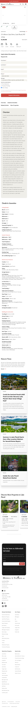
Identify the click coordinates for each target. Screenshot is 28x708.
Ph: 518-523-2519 (14, 1)
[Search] (23, 4)
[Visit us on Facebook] (2, 591)
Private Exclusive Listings (19, 658)
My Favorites (17, 653)
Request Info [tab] (4, 56)
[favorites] (20, 4)
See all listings (22, 31)
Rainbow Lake (4, 662)
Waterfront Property (5, 616)
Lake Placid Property (5, 619)
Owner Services (18, 673)
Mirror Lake (4, 656)
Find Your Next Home (6, 614)
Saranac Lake (17, 623)
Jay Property (4, 625)
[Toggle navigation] (25, 4)
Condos (3, 640)
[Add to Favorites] (25, 7)
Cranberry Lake (5, 692)
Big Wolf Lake (4, 681)
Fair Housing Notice (11, 701)
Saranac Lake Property (6, 621)
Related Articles (5, 105)
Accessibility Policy (5, 703)
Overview (3, 102)
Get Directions (17, 668)
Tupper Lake (17, 627)
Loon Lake (4, 664)
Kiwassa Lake (4, 688)
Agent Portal (4, 701)
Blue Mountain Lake (5, 684)
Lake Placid (17, 614)
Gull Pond (3, 686)
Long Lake (17, 629)
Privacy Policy (23, 90)
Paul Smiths (17, 625)
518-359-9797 (4, 598)
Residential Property (5, 644)
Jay (15, 619)
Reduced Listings (5, 634)
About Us (16, 662)
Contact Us (17, 666)
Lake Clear (4, 666)
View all (2, 369)
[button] (3, 27)
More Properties (14, 105)
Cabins (3, 642)
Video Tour (6, 23)
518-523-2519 (4, 586)
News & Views (17, 664)
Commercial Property (6, 647)
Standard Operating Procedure (14, 703)
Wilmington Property (5, 629)
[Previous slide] (3, 15)
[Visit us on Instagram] (4, 591)
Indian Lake (17, 631)
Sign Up (22, 563)
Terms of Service (6, 91)
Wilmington (17, 616)
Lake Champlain (5, 675)
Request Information (14, 95)
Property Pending (6, 85)
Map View (14, 28)
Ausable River (4, 677)
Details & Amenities (12, 102)
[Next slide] (25, 15)
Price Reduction (5, 84)
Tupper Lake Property (6, 627)
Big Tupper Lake (5, 679)
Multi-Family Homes (5, 638)
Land (3, 636)
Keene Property (5, 623)
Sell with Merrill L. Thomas (19, 656)
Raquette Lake (4, 671)
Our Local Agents (18, 660)
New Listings (5, 87)
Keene (16, 621)
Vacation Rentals (18, 671)
